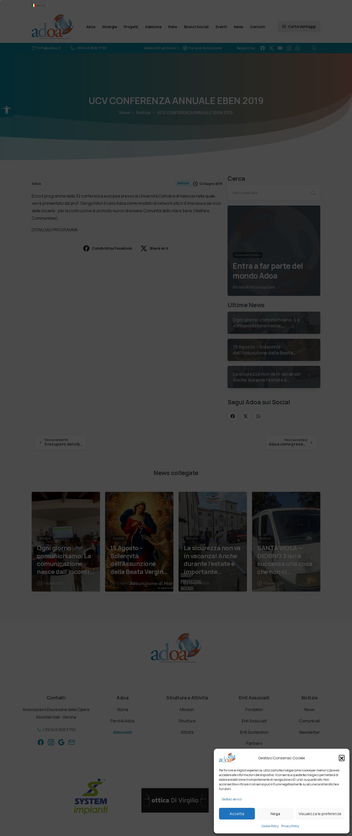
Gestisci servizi (231, 799)
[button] (341, 757)
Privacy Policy (290, 826)
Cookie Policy (270, 826)
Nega (275, 813)
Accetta (237, 813)
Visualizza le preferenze (320, 813)
